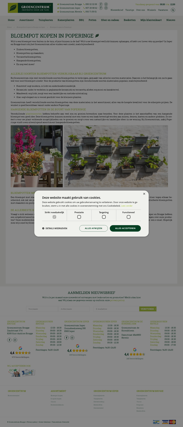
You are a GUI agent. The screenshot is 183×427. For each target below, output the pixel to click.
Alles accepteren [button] (125, 228)
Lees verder (127, 205)
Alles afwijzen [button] (93, 228)
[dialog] (91, 213)
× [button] (144, 194)
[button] (54, 228)
